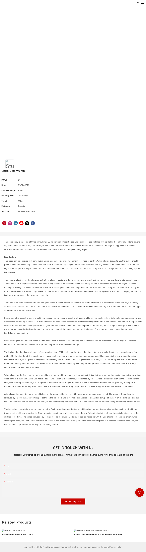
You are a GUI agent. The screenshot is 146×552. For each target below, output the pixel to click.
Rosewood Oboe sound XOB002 (18, 534)
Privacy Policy (115, 547)
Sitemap (105, 547)
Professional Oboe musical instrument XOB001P (98, 534)
